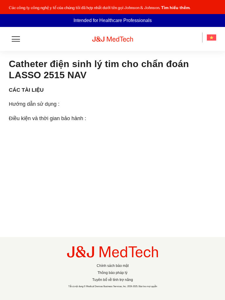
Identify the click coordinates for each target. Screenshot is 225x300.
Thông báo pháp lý (112, 273)
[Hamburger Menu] (16, 39)
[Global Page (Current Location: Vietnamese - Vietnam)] (211, 37)
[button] (212, 9)
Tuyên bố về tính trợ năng (112, 280)
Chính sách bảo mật (113, 266)
